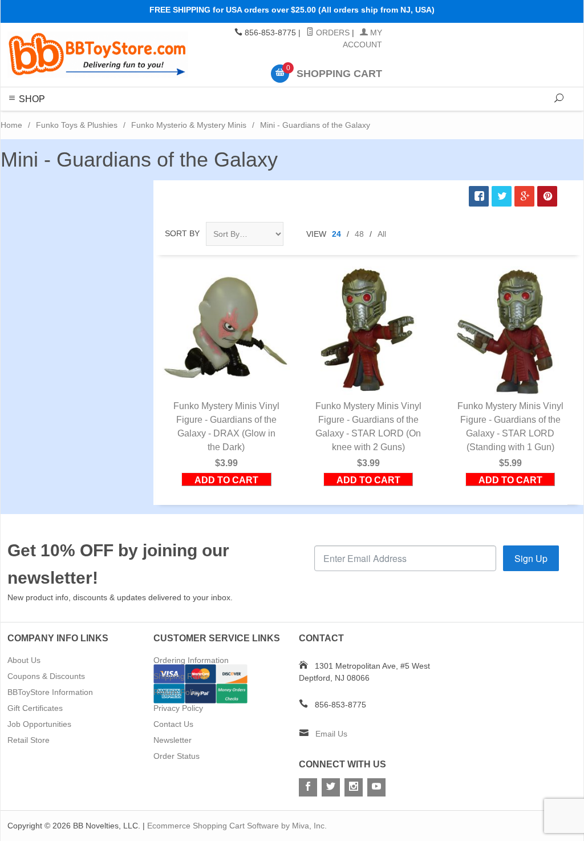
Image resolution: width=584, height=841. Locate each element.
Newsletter (172, 740)
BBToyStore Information (50, 692)
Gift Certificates (35, 708)
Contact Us (173, 724)
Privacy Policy (178, 708)
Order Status (176, 756)
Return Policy (177, 692)
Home (11, 125)
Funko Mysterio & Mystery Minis (188, 125)
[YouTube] (376, 787)
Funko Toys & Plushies (76, 125)
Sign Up (531, 558)
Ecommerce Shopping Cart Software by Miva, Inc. (237, 825)
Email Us (331, 733)
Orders (332, 32)
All (382, 233)
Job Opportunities (39, 724)
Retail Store (28, 740)
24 (336, 233)
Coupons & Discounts (46, 676)
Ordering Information (191, 660)
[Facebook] (308, 787)
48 (359, 233)
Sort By (182, 233)
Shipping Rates (180, 676)
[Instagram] (353, 787)
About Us (23, 660)
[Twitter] (331, 787)
